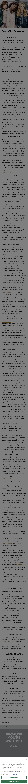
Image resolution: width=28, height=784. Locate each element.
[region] (14, 770)
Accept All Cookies (13, 781)
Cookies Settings (14, 777)
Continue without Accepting (21, 759)
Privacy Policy (15, 774)
